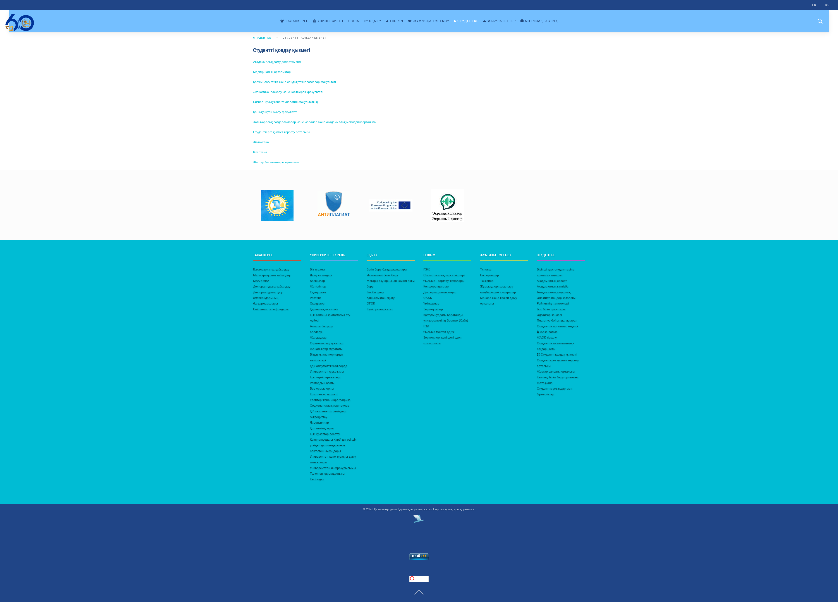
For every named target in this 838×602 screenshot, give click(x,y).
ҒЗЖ (426, 269)
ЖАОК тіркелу (547, 337)
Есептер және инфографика (330, 400)
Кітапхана (260, 152)
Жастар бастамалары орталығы (276, 162)
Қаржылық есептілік (324, 309)
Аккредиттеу (318, 417)
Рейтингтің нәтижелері (553, 303)
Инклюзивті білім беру (382, 275)
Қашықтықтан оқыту (381, 297)
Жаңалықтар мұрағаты (326, 349)
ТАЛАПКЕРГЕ (296, 21)
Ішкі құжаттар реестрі (325, 434)
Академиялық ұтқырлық (553, 292)
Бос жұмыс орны (322, 388)
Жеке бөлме (548, 331)
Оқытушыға (318, 292)
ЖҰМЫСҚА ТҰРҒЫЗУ (430, 21)
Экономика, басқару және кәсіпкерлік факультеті (288, 92)
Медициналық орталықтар (272, 72)
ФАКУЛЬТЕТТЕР (501, 21)
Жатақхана (261, 142)
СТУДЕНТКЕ (467, 21)
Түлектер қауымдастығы (327, 473)
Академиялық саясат (552, 280)
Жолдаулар (318, 337)
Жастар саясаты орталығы (556, 371)
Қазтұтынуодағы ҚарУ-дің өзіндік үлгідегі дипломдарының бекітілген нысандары (333, 445)
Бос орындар (489, 275)
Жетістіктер (318, 286)
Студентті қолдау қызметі (558, 354)
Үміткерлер (431, 303)
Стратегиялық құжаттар (326, 343)
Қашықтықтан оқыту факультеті (275, 112)
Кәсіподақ (317, 479)
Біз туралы (317, 269)
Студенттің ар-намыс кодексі (557, 326)
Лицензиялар (319, 422)
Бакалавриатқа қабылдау (271, 269)
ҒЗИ (426, 326)
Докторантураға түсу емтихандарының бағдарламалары (267, 297)
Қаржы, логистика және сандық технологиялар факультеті (294, 82)
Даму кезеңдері (321, 275)
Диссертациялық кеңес (439, 292)
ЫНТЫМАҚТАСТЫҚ (541, 21)
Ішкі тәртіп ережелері (325, 377)
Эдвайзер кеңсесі (549, 314)
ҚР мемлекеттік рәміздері (328, 411)
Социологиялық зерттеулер (329, 405)
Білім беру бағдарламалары (387, 269)
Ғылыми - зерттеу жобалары (443, 280)
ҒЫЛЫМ (396, 21)
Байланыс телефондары (270, 309)
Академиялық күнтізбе (552, 286)
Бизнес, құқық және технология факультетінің (285, 102)
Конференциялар (436, 286)
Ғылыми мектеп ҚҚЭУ (439, 331)
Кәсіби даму (375, 292)
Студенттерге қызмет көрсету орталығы (281, 132)
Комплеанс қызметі (323, 394)
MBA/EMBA (261, 280)
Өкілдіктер (317, 303)
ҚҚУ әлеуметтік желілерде (328, 366)
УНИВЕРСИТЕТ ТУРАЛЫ (338, 21)
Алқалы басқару (321, 326)
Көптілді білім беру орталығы (557, 377)
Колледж (316, 331)
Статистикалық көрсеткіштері (444, 275)
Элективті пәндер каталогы (556, 297)
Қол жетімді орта (322, 428)
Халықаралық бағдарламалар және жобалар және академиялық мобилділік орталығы (314, 122)
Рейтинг (315, 297)
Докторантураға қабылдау (271, 286)
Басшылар (317, 280)
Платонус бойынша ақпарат (557, 320)
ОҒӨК (371, 303)
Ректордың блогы (322, 383)
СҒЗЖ (427, 297)
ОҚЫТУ (374, 21)
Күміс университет (380, 309)
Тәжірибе (486, 280)
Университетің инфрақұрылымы (333, 468)
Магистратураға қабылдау (271, 275)
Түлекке (485, 269)
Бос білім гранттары (551, 309)
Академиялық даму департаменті (277, 61)
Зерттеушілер (433, 309)
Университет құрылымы (327, 371)
